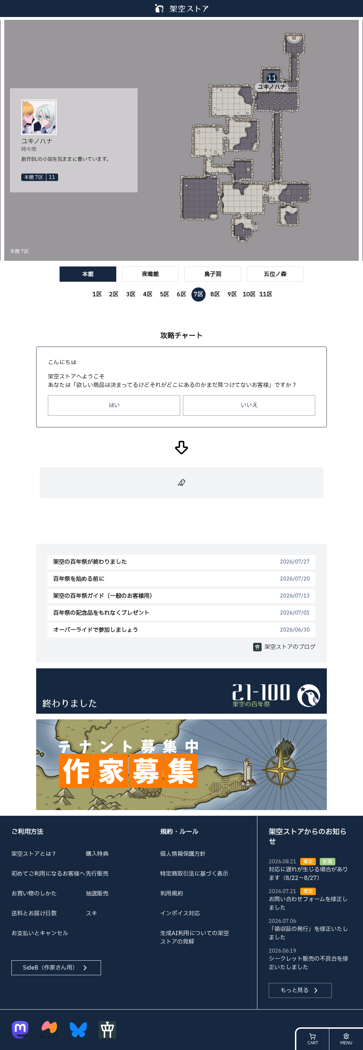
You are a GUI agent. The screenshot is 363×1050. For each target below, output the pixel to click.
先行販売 (97, 874)
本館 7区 (19, 251)
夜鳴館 (150, 274)
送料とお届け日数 (34, 913)
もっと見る (294, 990)
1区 (97, 294)
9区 (232, 294)
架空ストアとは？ (34, 854)
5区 (164, 294)
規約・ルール (179, 832)
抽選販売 (97, 893)
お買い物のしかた (34, 893)
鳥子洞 (212, 274)
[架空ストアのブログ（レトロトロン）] (107, 1030)
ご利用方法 (27, 832)
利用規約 (171, 893)
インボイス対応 (180, 913)
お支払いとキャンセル (39, 933)
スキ (91, 913)
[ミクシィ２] (49, 1030)
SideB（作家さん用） (50, 968)
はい (114, 405)
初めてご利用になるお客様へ (48, 874)
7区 (198, 294)
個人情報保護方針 (183, 854)
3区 (130, 294)
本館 (88, 274)
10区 (249, 294)
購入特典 (97, 854)
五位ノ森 (275, 274)
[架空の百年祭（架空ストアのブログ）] (181, 690)
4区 (147, 294)
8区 (215, 294)
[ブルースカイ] (78, 1030)
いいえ (249, 405)
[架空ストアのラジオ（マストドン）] (20, 1030)
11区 (265, 294)
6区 (181, 294)
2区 (113, 294)
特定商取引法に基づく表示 (194, 874)
